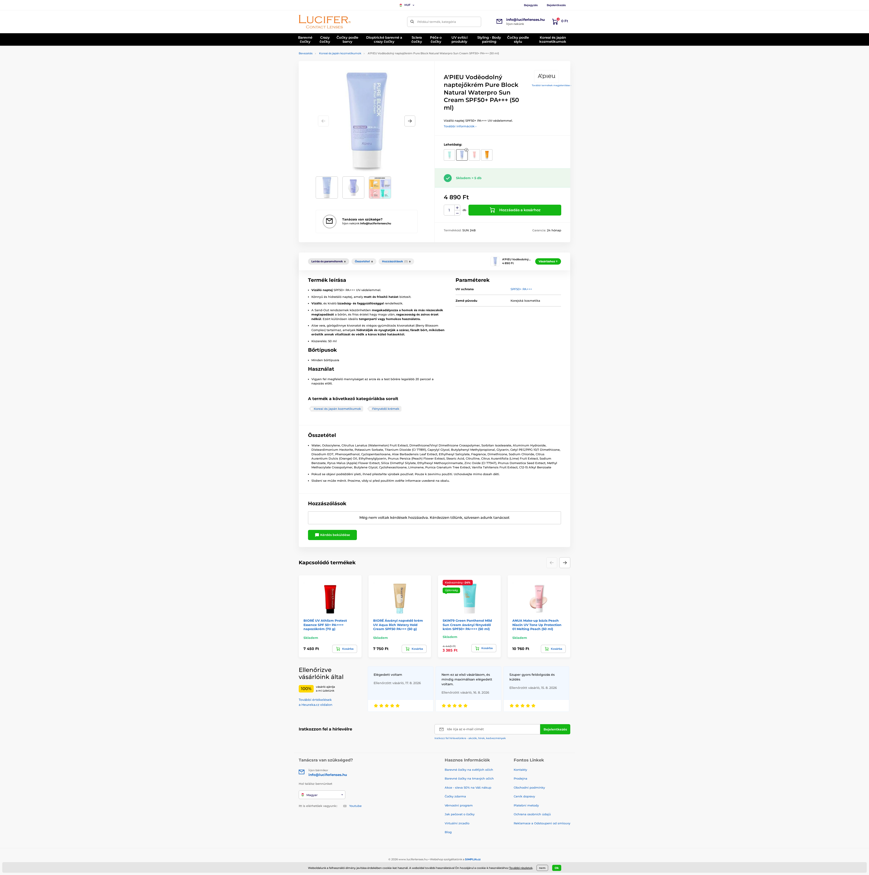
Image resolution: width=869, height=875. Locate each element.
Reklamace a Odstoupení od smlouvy (542, 823)
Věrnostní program (459, 805)
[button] (409, 121)
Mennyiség (449, 210)
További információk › (460, 126)
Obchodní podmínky (529, 787)
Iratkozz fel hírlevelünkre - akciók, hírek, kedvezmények (470, 738)
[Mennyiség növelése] (457, 207)
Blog (448, 832)
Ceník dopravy (524, 796)
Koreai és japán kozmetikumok (340, 53)
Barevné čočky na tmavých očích (469, 778)
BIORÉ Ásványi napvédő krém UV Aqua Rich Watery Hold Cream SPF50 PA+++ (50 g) (398, 625)
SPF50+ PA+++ (521, 289)
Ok (557, 868)
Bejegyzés (531, 5)
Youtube (355, 806)
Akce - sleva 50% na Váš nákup (468, 787)
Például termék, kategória (436, 22)
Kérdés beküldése (334, 535)
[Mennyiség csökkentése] (457, 213)
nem (542, 868)
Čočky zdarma (455, 796)
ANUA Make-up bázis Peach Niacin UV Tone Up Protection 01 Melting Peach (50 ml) (536, 625)
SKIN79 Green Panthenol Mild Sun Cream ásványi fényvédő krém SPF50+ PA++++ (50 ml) (467, 625)
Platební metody (526, 805)
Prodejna (520, 778)
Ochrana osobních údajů (532, 814)
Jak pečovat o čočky (460, 814)
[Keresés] (412, 22)
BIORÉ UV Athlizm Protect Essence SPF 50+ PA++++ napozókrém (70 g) (325, 625)
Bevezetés (306, 53)
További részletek (520, 868)
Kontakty (520, 769)
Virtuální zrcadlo (457, 823)
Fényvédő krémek (385, 408)
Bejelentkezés (556, 5)
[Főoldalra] (325, 21)
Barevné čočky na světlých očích (469, 769)
